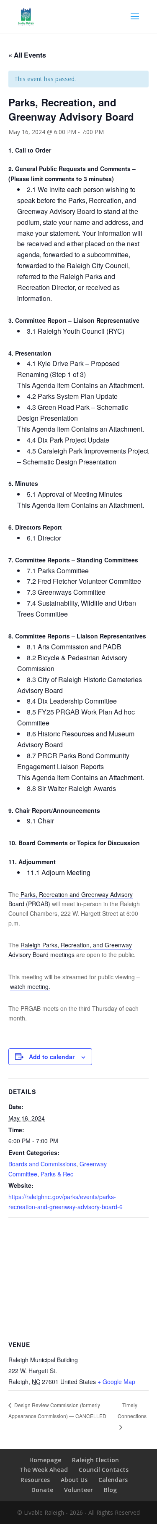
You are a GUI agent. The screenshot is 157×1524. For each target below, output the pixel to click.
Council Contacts (104, 1470)
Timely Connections (132, 1410)
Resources (35, 1480)
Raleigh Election (95, 1460)
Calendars (113, 1480)
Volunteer (78, 1490)
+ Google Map (116, 1381)
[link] (83, 244)
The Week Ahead (43, 1470)
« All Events (27, 55)
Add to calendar (52, 1056)
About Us (74, 1480)
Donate (42, 1490)
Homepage (45, 1460)
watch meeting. (30, 986)
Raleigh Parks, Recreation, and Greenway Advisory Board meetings (70, 950)
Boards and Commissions (42, 1164)
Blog (110, 1490)
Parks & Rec (57, 1174)
